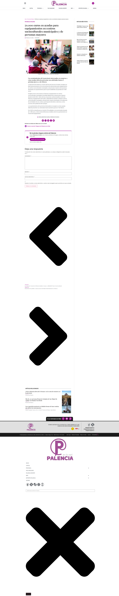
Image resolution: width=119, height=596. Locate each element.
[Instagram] (38, 484)
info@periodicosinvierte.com (89, 429)
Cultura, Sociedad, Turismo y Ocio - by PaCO (33, 410)
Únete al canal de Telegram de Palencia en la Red (38, 126)
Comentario (28, 155)
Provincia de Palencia (30, 19)
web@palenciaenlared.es (89, 427)
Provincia (39, 8)
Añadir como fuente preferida (37, 139)
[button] (43, 120)
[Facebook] (88, 424)
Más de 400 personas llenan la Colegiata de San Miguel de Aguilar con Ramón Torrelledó (41, 399)
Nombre (27, 171)
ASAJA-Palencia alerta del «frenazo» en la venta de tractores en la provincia (42, 392)
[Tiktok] (35, 484)
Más (72, 8)
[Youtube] (42, 484)
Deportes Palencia (83, 8)
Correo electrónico (29, 176)
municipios (44, 117)
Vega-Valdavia (53, 410)
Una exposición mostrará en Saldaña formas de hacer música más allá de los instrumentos (42, 407)
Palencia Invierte (63, 8)
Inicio (24, 8)
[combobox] (60, 490)
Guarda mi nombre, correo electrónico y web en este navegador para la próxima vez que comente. (48, 183)
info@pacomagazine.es (90, 430)
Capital (31, 8)
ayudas (39, 117)
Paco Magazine (51, 8)
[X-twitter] (92, 424)
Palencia (48, 117)
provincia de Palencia (54, 117)
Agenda (94, 8)
